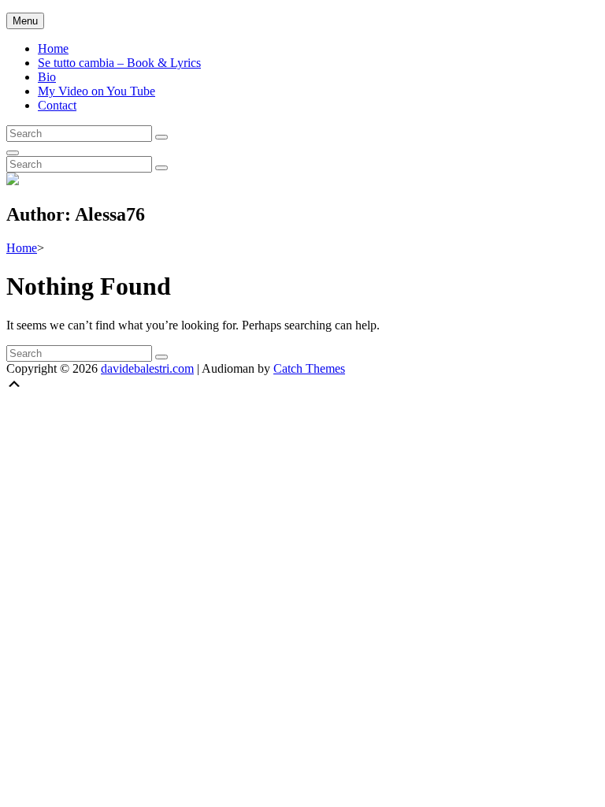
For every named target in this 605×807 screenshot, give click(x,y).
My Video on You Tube (96, 91)
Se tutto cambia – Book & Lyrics (119, 62)
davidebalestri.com (147, 368)
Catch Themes (309, 368)
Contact (57, 105)
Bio (47, 77)
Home (53, 48)
